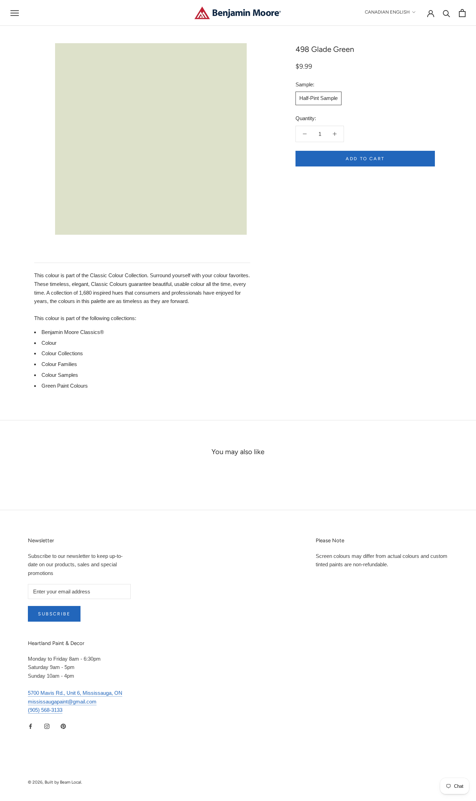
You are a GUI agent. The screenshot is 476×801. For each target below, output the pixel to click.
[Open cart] (462, 13)
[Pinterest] (63, 726)
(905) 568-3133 (45, 710)
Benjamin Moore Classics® (72, 332)
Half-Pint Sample (318, 98)
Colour (48, 343)
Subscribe (54, 613)
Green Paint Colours (64, 386)
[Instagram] (46, 726)
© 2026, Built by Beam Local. (55, 782)
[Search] (446, 13)
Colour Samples (59, 375)
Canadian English (387, 12)
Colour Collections (62, 353)
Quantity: (305, 118)
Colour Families (59, 364)
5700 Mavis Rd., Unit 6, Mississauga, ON (75, 693)
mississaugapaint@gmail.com (62, 702)
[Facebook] (30, 726)
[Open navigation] (14, 13)
